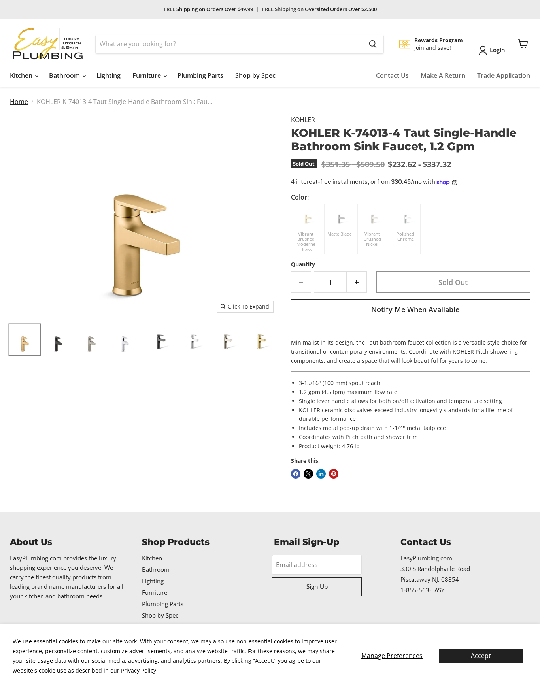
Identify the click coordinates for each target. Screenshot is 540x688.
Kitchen (22, 75)
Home (19, 101)
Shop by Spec (255, 75)
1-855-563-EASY (422, 590)
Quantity (303, 264)
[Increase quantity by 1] (357, 282)
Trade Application (503, 75)
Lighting (108, 75)
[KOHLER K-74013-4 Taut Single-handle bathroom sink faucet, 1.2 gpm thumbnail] (158, 339)
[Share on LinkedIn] (321, 474)
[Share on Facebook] (295, 474)
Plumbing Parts (200, 75)
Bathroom (65, 75)
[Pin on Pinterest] (333, 474)
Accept (481, 655)
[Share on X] (308, 474)
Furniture (147, 75)
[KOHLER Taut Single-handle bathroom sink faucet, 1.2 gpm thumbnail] (24, 339)
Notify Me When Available (415, 309)
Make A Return (443, 75)
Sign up (317, 586)
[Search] (372, 44)
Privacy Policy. (139, 670)
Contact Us (392, 75)
